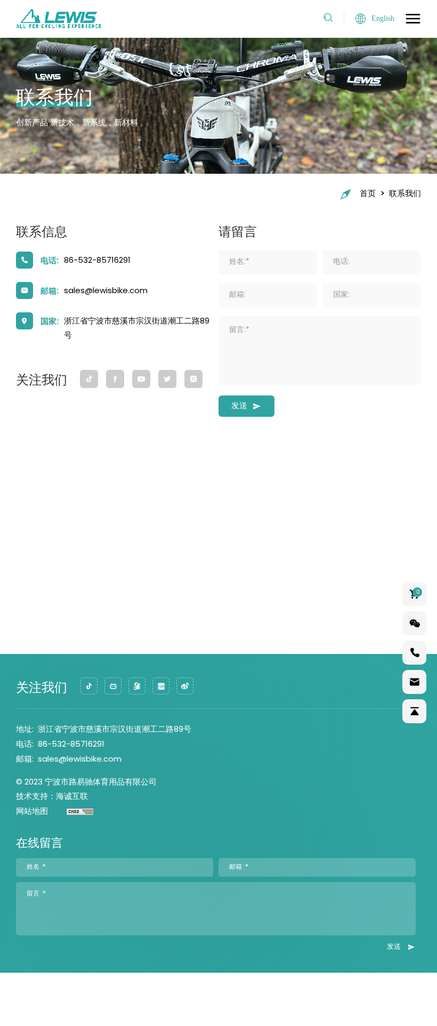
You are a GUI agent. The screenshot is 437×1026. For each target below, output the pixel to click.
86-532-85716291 (97, 261)
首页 (368, 194)
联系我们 (405, 194)
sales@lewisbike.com (106, 291)
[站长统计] (70, 812)
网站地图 (32, 812)
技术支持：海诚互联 (52, 797)
